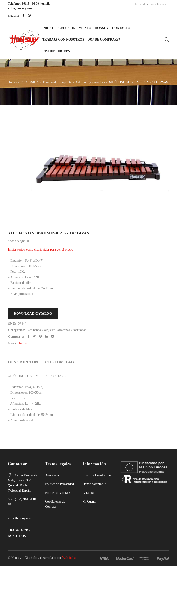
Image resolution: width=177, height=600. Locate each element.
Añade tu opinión (19, 241)
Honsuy (102, 28)
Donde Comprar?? (104, 39)
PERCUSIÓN (65, 28)
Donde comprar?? (94, 484)
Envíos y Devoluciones (97, 475)
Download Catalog (33, 313)
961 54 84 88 (30, 3)
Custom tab (59, 362)
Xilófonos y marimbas (90, 82)
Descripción (23, 362)
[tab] (23, 362)
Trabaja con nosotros (63, 39)
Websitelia (69, 557)
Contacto (121, 28)
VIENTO (85, 28)
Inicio (47, 28)
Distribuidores (56, 51)
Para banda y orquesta (57, 82)
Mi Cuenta (89, 501)
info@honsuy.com (20, 8)
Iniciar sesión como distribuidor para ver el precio (40, 249)
